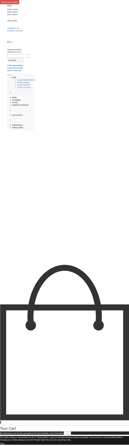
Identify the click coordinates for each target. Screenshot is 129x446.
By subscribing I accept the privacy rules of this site (15, 68)
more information (56, 433)
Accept (67, 433)
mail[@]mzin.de (13, 28)
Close (2, 443)
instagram (11, 30)
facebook (19, 30)
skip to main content (10, 2)
